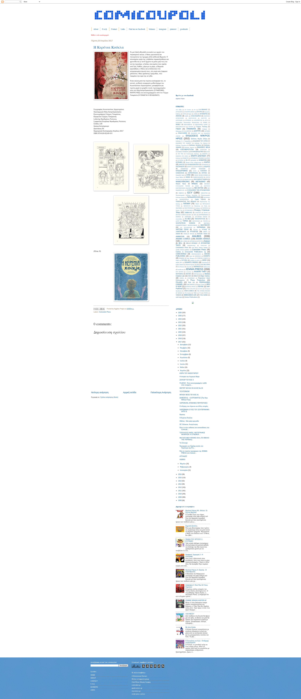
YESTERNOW (184, 391)
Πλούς (205, 206)
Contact (114, 29)
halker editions (180, 264)
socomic (200, 288)
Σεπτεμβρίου (184, 354)
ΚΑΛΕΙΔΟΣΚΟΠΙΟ (193, 164)
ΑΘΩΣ (195, 114)
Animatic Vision (202, 233)
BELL (180, 243)
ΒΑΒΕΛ (178, 124)
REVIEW (187, 286)
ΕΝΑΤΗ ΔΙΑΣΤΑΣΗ (198, 156)
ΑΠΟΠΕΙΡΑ (188, 120)
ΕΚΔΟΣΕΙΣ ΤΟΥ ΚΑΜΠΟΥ (183, 143)
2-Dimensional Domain (139, 676)
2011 (180, 491)
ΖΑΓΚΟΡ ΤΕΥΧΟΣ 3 (187, 380)
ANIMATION (180, 236)
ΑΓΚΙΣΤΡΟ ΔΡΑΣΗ (189, 111)
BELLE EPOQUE (192, 243)
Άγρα (189, 114)
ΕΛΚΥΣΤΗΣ (203, 149)
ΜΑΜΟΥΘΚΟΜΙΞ (183, 181)
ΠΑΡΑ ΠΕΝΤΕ (200, 199)
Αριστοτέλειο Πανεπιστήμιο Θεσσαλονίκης (187, 122)
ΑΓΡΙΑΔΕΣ (183, 456)
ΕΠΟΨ (208, 158)
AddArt (178, 233)
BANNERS (94, 687)
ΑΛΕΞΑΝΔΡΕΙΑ (196, 116)
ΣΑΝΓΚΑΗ (198, 212)
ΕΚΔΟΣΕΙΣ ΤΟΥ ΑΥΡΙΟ (200, 141)
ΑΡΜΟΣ (205, 122)
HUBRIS (182, 459)
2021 (180, 329)
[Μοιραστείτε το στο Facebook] (101, 309)
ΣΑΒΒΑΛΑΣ (188, 212)
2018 (180, 338)
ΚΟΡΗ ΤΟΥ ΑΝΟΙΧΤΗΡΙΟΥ (189, 373)
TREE (195, 293)
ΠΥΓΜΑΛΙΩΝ (188, 210)
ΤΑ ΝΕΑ (188, 219)
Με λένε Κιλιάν (190, 627)
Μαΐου (182, 367)
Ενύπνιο (178, 158)
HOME (93, 675)
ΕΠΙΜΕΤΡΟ (185, 158)
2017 (180, 342)
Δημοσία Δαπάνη (191, 526)
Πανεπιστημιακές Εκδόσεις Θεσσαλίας (186, 195)
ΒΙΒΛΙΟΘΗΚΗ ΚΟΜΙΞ (201, 124)
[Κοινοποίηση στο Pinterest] (103, 309)
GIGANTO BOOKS (191, 262)
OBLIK (196, 276)
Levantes (188, 271)
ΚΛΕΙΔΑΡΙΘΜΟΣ (182, 171)
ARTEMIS (192, 241)
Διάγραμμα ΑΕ (180, 131)
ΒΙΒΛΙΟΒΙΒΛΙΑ (188, 124)
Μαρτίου (183, 464)
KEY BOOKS (179, 271)
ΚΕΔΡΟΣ (207, 166)
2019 (180, 335)
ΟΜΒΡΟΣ (181, 193)
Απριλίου (183, 370)
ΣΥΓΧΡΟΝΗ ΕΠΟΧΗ (201, 216)
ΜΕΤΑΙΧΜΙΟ (200, 181)
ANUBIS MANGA (203, 239)
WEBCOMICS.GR (190, 295)
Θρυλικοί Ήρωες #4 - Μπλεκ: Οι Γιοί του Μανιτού (196, 511)
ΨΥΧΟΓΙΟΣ (194, 231)
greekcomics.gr (137, 688)
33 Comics (188, 109)
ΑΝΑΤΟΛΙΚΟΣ (192, 118)
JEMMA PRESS (194, 269)
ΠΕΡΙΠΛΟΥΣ (187, 206)
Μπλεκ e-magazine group (140, 679)
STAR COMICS (189, 291)
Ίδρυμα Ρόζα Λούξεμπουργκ (193, 162)
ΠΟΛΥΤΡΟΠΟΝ (188, 208)
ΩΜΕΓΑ (205, 231)
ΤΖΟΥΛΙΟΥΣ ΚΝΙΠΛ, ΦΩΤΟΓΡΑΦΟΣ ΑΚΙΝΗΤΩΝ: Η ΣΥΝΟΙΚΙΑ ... (192, 433)
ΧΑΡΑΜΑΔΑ (201, 227)
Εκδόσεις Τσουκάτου (181, 145)
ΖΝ (187, 160)
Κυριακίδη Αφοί (180, 175)
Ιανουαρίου (184, 470)
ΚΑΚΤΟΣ (182, 164)
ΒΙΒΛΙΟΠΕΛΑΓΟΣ (181, 126)
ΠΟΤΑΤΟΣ (205, 208)
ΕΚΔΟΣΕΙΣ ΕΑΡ (195, 133)
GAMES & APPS (195, 260)
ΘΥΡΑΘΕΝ (179, 162)
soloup (206, 288)
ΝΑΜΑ (197, 186)
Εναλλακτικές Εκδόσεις (192, 153)
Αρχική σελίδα (129, 392)
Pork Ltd (191, 282)
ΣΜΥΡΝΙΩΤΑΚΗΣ (203, 214)
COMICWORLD (181, 254)
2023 (180, 322)
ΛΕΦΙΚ (188, 177)
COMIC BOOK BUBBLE (182, 249)
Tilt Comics (188, 293)
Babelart (207, 241)
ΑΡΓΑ (206, 120)
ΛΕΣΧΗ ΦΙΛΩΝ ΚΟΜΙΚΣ (201, 175)
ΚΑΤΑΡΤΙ (189, 166)
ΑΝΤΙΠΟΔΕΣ (179, 120)
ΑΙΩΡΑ (186, 116)
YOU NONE (204, 295)
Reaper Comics (200, 284)
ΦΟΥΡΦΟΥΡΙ (205, 225)
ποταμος (197, 208)
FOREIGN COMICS (202, 258)
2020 (180, 332)
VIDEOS (178, 295)
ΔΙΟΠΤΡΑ (197, 131)
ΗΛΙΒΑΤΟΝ (203, 160)
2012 (180, 487)
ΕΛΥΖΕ (208, 151)
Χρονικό (195, 229)
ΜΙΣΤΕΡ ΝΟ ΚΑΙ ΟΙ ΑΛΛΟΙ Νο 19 (191, 388)
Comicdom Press (105, 312)
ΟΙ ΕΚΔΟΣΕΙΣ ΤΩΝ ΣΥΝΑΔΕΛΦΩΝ (198, 190)
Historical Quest (190, 264)
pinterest (173, 29)
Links (123, 29)
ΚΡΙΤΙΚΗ (204, 173)
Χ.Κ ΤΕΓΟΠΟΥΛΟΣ (186, 227)
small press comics (138, 694)
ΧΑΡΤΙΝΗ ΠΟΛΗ (182, 229)
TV (200, 293)
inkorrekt (189, 266)
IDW (197, 264)
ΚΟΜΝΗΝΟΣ (180, 173)
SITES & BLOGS (191, 288)
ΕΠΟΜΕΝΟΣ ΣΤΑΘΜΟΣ (197, 158)
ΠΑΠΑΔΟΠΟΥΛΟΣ (193, 197)
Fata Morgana (190, 258)
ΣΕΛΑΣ (206, 212)
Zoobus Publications (191, 297)
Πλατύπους (197, 206)
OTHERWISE (191, 278)
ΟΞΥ (189, 192)
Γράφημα (204, 129)
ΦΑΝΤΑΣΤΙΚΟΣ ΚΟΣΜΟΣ (185, 223)
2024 (180, 319)
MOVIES (188, 274)
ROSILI (194, 286)
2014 (180, 481)
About (95, 29)
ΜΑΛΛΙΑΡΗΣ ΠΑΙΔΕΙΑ (201, 179)
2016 (180, 474)
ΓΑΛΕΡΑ (190, 126)
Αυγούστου (184, 357)
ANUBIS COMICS (183, 239)
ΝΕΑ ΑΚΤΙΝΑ (199, 188)
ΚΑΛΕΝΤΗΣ (205, 164)
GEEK (204, 260)
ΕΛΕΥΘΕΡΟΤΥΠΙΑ (187, 149)
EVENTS (207, 256)
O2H (189, 276)
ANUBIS (196, 236)
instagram (162, 29)
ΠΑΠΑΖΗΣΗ (207, 197)
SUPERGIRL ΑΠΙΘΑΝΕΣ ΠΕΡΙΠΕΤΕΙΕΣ (193, 403)
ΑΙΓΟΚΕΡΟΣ (204, 114)
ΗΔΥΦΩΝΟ (193, 160)
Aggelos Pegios (180, 98)
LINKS (93, 690)
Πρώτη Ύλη (179, 210)
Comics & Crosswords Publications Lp (191, 252)
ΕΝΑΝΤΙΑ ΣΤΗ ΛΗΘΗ (182, 156)
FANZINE (181, 258)
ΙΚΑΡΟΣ (207, 162)
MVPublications (198, 274)
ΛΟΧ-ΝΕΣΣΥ (189, 614)
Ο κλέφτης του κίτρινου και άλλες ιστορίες (194, 406)
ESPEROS (198, 256)
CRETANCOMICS (196, 254)
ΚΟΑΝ (194, 171)
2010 (180, 494)
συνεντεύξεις (179, 219)
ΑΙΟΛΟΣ (179, 116)
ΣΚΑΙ (195, 214)
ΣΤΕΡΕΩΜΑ (188, 216)
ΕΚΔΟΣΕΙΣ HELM (203, 147)
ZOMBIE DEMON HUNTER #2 (195, 600)
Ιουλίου (182, 361)
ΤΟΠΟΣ (185, 221)
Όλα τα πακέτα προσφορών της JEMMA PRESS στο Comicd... (193, 452)
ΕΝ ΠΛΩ (180, 153)
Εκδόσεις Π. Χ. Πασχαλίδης (183, 141)
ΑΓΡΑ (184, 114)
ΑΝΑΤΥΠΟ (204, 118)
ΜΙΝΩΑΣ (195, 184)
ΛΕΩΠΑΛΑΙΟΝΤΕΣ (198, 177)
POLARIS (179, 282)
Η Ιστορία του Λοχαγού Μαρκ (190, 376)
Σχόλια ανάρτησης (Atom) (109, 397)
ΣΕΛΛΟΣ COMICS (181, 214)
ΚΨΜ (188, 175)
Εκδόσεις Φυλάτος (195, 145)
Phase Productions (197, 280)
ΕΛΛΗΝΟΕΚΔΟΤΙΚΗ (197, 151)
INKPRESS (197, 266)
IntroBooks (180, 269)
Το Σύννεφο (184, 443)
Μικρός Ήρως (181, 183)
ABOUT (93, 678)
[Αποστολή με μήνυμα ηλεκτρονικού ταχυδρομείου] (94, 309)
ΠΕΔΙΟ (197, 204)
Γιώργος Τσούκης (201, 126)
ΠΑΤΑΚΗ (186, 204)
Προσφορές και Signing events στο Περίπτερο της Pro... (191, 447)
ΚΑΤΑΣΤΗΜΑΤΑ (198, 166)
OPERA (182, 278)
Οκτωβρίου (184, 351)
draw (190, 256)
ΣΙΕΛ (189, 214)
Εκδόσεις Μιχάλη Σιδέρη (199, 139)
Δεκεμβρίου (184, 344)
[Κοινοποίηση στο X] (99, 309)
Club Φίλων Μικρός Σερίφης (200, 247)
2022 (180, 325)
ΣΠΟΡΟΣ (178, 216)
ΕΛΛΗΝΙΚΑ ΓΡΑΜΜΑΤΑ (182, 151)
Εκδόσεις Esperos (189, 147)
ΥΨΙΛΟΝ (205, 221)
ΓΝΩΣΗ (178, 129)
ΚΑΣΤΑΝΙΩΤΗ (180, 166)
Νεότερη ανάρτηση (100, 392)
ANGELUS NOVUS (188, 233)
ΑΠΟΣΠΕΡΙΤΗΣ (198, 120)
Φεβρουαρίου (184, 467)
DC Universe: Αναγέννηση (189, 424)
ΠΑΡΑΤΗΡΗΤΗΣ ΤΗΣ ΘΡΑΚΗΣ (186, 201)
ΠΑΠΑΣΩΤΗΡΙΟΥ (184, 199)
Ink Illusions (181, 266)
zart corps (179, 297)
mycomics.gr (136, 691)
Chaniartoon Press (182, 247)
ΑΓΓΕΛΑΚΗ (179, 111)
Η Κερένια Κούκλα (109, 47)
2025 (180, 316)
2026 (180, 312)
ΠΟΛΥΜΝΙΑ (179, 208)
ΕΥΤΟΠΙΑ (180, 160)
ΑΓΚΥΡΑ (199, 111)
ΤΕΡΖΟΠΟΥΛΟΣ (200, 219)
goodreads (184, 29)
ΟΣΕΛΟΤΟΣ (204, 193)
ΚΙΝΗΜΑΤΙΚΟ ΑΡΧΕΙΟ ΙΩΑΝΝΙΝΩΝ (193, 168)
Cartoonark (204, 245)
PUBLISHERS (190, 284)
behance (152, 29)
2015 (180, 477)
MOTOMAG (179, 274)
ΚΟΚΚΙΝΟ (203, 171)
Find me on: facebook (137, 29)
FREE (177, 260)
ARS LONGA (183, 241)
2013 (180, 484)
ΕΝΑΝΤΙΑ (205, 153)
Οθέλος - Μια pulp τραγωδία (189, 421)
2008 (180, 500)
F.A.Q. (104, 29)
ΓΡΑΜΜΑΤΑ (191, 129)
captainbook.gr (191, 245)
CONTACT (94, 681)
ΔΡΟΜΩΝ (207, 131)
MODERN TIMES (200, 272)
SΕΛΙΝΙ (200, 286)
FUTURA (184, 260)
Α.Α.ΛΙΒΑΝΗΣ (203, 109)
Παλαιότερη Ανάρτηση (161, 392)
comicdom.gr (136, 685)
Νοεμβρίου (184, 348)
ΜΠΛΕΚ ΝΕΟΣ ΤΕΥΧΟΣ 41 (189, 395)
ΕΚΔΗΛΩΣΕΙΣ (182, 133)
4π (195, 109)
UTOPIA (205, 293)
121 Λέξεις (179, 109)
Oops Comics (205, 276)
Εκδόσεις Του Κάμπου (201, 143)
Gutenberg (205, 262)
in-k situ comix (205, 264)
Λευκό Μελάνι (179, 177)
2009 (180, 497)
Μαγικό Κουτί (188, 179)
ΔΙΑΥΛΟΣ (188, 131)
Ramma (182, 414)
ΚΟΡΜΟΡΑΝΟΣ (193, 173)
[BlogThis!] (97, 309)
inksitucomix (206, 266)
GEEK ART (179, 262)
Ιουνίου (182, 364)
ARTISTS (199, 241)
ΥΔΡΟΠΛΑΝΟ (196, 221)
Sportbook (178, 291)
